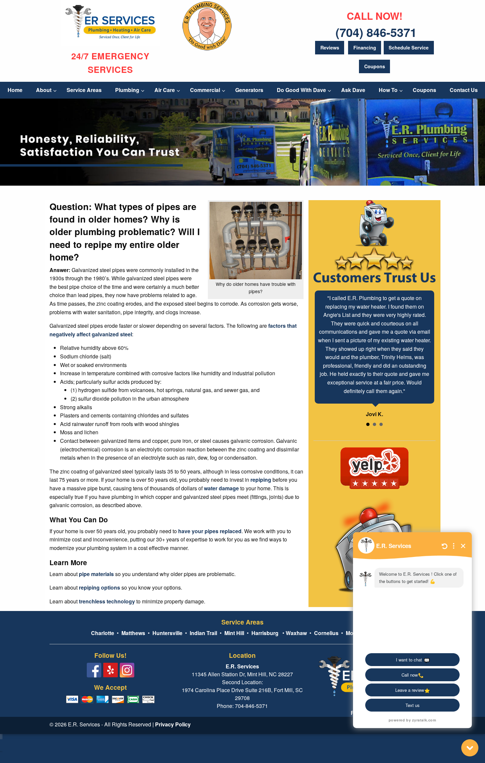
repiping (260, 479)
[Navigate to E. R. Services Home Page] (110, 22)
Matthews (132, 633)
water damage (221, 488)
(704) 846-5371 (376, 32)
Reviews (329, 47)
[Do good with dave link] (207, 24)
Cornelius (326, 633)
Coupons (374, 66)
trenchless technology (107, 601)
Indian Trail (203, 633)
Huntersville (167, 633)
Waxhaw (296, 633)
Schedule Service (409, 47)
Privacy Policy (173, 724)
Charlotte (102, 633)
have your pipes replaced (210, 531)
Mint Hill (234, 633)
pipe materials (96, 574)
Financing (364, 47)
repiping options (99, 587)
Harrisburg (264, 633)
